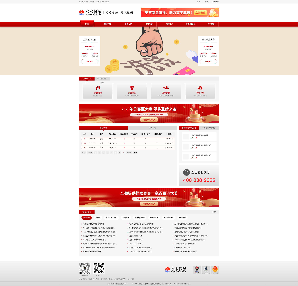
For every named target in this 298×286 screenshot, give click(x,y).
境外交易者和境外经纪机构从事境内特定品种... (100, 236)
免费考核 (149, 24)
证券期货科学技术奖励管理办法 (185, 251)
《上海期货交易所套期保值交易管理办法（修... (100, 232)
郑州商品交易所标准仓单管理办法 (186, 232)
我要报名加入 (149, 119)
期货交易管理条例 (135, 236)
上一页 (90, 152)
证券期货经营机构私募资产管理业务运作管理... (146, 232)
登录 (206, 2)
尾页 (135, 152)
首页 (83, 152)
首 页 (87, 24)
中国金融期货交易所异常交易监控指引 (188, 228)
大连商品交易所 (119, 279)
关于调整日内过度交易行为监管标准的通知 (98, 228)
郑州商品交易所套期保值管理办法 (141, 224)
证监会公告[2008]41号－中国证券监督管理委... (99, 248)
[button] (146, 73)
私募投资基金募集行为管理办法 (140, 248)
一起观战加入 (149, 204)
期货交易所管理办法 (136, 240)
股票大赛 (128, 24)
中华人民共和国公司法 (182, 248)
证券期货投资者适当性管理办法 (94, 240)
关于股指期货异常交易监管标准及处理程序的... (146, 228)
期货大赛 (107, 24)
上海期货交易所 (93, 279)
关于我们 (211, 24)
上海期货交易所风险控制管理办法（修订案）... (191, 224)
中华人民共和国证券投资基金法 (140, 251)
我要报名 (208, 61)
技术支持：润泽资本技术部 (117, 284)
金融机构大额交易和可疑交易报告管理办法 (189, 240)
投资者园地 (190, 24)
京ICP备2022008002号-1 (181, 284)
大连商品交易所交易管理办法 (93, 224)
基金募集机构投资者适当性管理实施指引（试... (100, 244)
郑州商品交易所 (106, 279)
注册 (198, 2)
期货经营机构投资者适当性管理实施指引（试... (191, 236)
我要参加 (89, 61)
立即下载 (194, 138)
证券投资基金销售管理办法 (92, 251)
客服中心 (169, 24)
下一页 (128, 152)
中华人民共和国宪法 (136, 244)
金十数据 (130, 279)
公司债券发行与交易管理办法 (185, 244)
